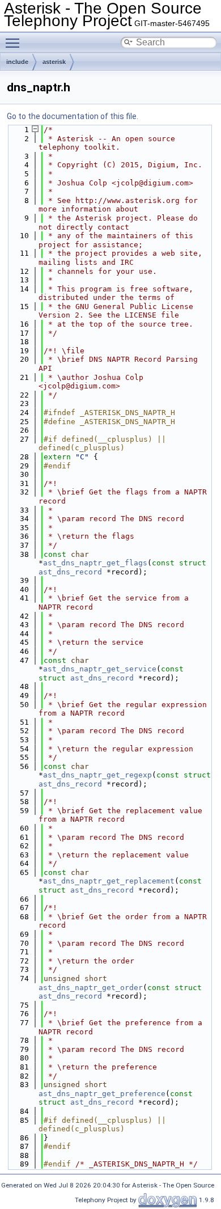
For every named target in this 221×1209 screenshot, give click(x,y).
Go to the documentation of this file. (72, 116)
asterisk (54, 61)
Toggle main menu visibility (15, 42)
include (17, 61)
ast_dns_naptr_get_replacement (109, 881)
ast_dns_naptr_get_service (99, 669)
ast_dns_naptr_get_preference (102, 1093)
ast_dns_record (70, 572)
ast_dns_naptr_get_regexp (97, 775)
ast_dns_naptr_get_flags (95, 563)
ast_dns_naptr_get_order (91, 987)
